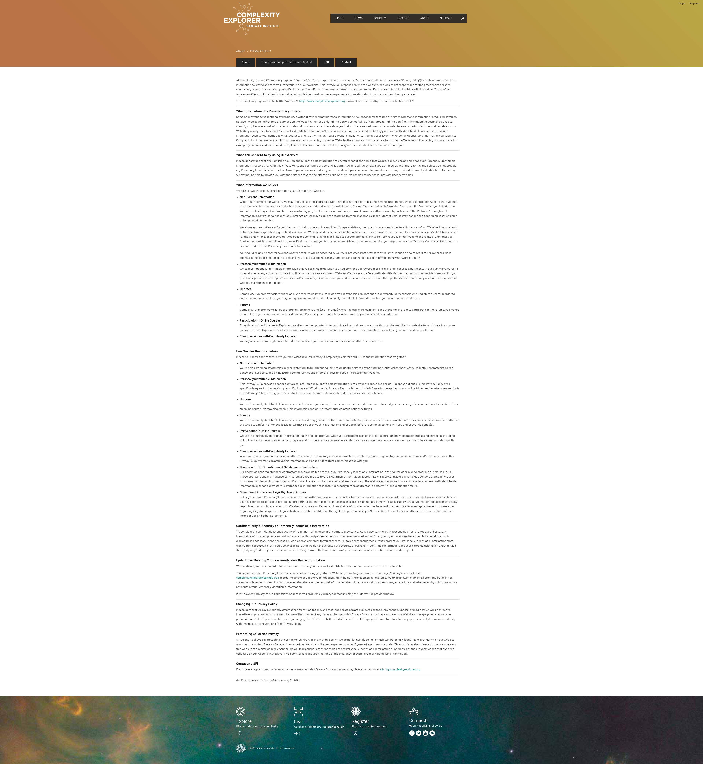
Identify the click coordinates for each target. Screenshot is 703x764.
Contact (346, 62)
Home (339, 18)
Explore (403, 18)
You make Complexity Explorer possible (319, 726)
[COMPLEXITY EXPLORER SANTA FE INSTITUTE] (275, 18)
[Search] (462, 18)
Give (298, 721)
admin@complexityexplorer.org (400, 669)
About (424, 18)
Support (446, 18)
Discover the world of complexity (257, 726)
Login (682, 3)
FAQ (326, 62)
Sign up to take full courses (369, 726)
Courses (379, 18)
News (358, 18)
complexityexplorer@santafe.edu (257, 577)
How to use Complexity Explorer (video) (287, 62)
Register (694, 3)
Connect (418, 720)
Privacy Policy (260, 50)
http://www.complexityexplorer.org (322, 101)
